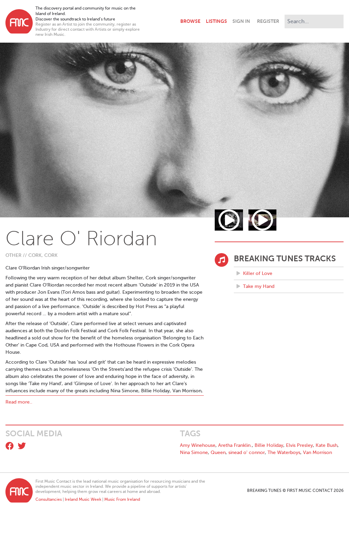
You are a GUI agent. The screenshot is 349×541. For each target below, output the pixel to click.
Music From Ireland (122, 499)
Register (268, 21)
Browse (190, 21)
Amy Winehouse (197, 445)
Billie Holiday (269, 445)
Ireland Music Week (83, 499)
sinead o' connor (246, 452)
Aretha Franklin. (235, 445)
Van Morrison (317, 452)
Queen (218, 452)
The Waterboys (284, 452)
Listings (216, 21)
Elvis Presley (299, 445)
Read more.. (18, 402)
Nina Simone (194, 452)
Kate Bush (326, 445)
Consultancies (48, 499)
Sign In (241, 21)
